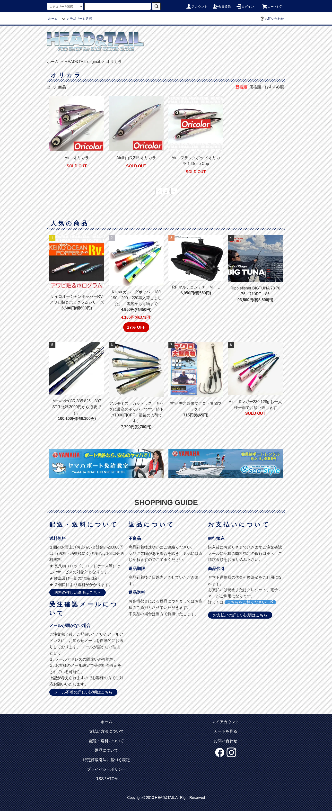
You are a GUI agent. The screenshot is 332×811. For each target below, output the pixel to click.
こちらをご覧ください (248, 602)
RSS (100, 779)
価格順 (255, 87)
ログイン (248, 6)
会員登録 (224, 6)
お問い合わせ (274, 18)
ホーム (53, 18)
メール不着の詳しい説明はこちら (83, 692)
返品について (106, 750)
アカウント (200, 6)
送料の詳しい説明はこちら (77, 592)
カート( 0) (275, 6)
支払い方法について (106, 731)
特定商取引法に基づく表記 (106, 760)
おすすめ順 (274, 87)
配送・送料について (106, 741)
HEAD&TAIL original (82, 62)
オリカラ (113, 62)
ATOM (112, 779)
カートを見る (225, 731)
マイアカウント (225, 722)
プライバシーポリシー (106, 769)
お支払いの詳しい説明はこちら (240, 615)
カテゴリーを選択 (79, 18)
